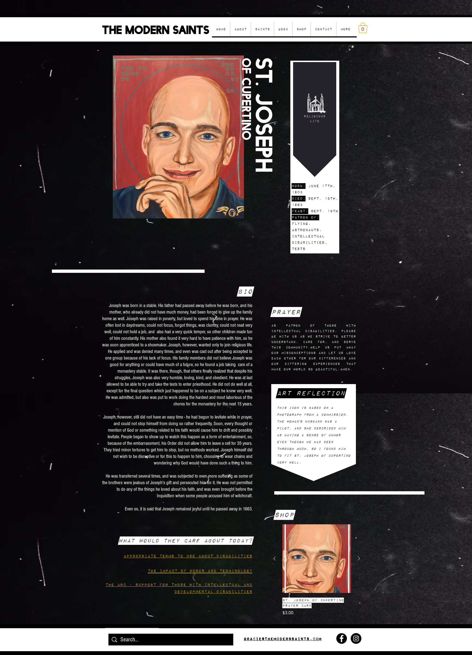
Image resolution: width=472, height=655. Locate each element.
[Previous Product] (274, 558)
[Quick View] (316, 558)
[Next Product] (359, 558)
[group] (316, 570)
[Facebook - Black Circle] (341, 638)
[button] (301, 29)
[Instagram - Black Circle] (356, 638)
